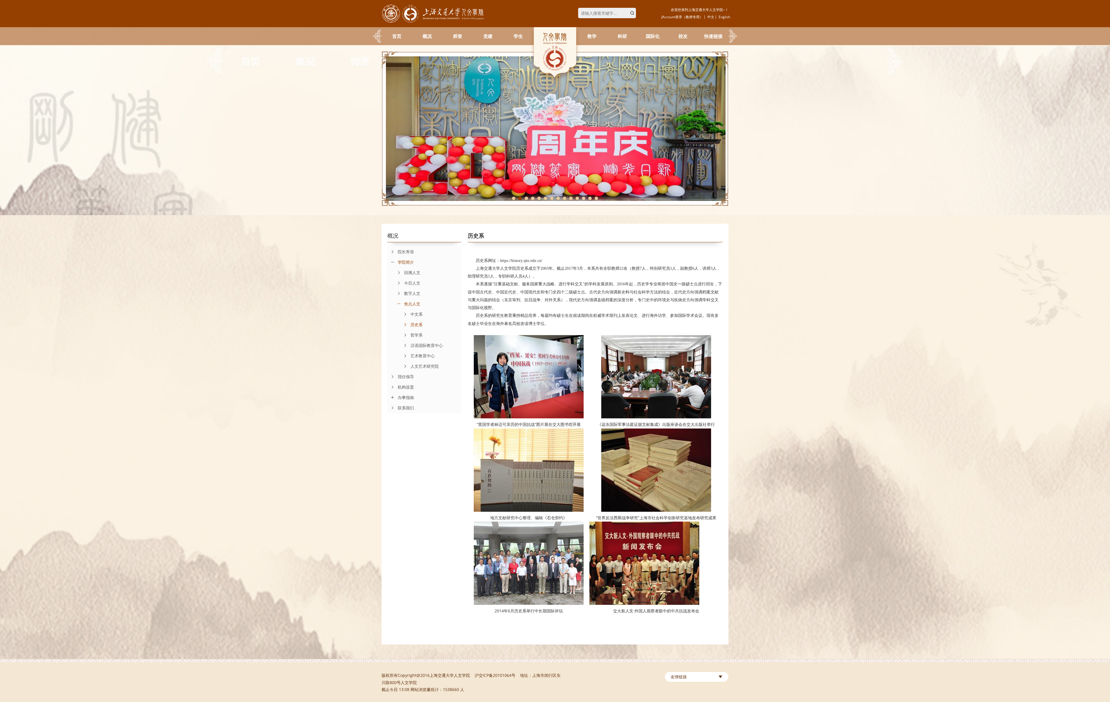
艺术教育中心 (422, 356)
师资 (457, 36)
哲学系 (416, 335)
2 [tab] (520, 198)
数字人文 (412, 293)
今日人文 (412, 283)
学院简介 (406, 262)
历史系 (416, 324)
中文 (710, 16)
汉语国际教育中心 (426, 345)
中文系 (416, 314)
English (724, 16)
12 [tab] (583, 198)
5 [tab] (539, 198)
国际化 (653, 36)
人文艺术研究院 (424, 366)
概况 (427, 36)
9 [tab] (564, 198)
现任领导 (406, 376)
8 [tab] (558, 198)
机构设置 (406, 387)
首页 (397, 36)
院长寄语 (406, 251)
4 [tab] (532, 198)
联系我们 (406, 408)
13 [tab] (590, 198)
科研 (622, 36)
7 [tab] (552, 198)
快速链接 (713, 36)
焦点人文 (412, 303)
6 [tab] (545, 198)
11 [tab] (577, 198)
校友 (683, 36)
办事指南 (406, 397)
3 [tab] (526, 198)
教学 (592, 36)
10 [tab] (571, 198)
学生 (518, 36)
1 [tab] (513, 198)
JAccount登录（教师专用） (682, 16)
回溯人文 (412, 272)
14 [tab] (596, 198)
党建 (488, 36)
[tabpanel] (555, 128)
